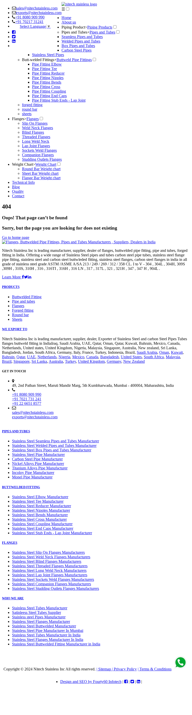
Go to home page (15, 237)
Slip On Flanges (35, 123)
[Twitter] (14, 37)
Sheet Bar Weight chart (40, 173)
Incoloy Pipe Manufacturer (33, 472)
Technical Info (23, 182)
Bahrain (8, 357)
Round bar (20, 315)
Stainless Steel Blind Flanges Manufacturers (46, 561)
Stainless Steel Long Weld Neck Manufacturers (49, 570)
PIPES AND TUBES (16, 431)
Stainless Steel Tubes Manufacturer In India (46, 635)
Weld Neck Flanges (37, 128)
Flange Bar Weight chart (41, 178)
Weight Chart (23, 164)
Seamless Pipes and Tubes (82, 37)
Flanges (19, 119)
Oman (164, 352)
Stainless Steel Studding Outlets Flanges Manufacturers (55, 588)
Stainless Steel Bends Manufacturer (40, 515)
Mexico (78, 357)
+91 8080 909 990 (29, 17)
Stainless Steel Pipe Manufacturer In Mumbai (47, 630)
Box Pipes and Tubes (78, 46)
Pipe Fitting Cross (46, 87)
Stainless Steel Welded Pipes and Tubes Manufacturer (54, 445)
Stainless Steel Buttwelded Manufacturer (44, 626)
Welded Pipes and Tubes (81, 41)
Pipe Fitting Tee (44, 69)
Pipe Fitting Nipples (48, 78)
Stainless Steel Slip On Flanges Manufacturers (48, 552)
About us (69, 22)
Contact (18, 196)
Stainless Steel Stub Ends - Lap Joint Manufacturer (52, 533)
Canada (92, 357)
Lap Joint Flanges (36, 146)
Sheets (17, 319)
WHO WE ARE (13, 598)
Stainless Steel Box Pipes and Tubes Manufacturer (51, 450)
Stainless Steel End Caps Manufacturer (42, 528)
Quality (18, 191)
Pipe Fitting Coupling (49, 91)
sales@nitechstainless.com (37, 8)
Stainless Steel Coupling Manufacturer (42, 524)
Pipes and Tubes (76, 32)
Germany (114, 361)
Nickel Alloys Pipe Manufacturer (38, 463)
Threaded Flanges (36, 137)
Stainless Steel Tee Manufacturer (38, 501)
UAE (31, 357)
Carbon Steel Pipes (77, 50)
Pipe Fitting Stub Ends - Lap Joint (59, 100)
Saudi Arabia (147, 352)
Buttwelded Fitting (27, 297)
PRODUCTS (11, 287)
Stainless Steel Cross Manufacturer (39, 519)
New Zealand (134, 361)
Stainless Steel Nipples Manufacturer (41, 510)
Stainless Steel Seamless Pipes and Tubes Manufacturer (55, 441)
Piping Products (99, 27)
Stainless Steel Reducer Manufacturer (41, 506)
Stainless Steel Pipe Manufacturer (38, 454)
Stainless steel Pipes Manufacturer (39, 617)
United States (131, 357)
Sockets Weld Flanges (39, 150)
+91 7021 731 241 (26, 399)
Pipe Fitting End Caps (49, 96)
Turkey (70, 361)
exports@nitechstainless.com (39, 13)
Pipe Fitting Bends (46, 82)
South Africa (154, 357)
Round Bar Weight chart (41, 169)
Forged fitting (23, 310)
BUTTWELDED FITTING (21, 487)
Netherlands (47, 357)
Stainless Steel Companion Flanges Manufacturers (51, 584)
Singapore (22, 361)
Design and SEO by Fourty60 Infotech (91, 681)
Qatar (20, 357)
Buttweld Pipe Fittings (74, 60)
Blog (16, 187)
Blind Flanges (33, 132)
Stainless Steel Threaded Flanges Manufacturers (50, 566)
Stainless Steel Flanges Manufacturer (41, 621)
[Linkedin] (14, 41)
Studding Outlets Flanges (42, 159)
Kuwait (177, 352)
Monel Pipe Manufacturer (32, 477)
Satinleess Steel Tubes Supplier (36, 612)
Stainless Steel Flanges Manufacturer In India (47, 639)
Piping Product (74, 27)
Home (66, 18)
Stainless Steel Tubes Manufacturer (39, 608)
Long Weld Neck (35, 141)
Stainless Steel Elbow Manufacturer (40, 497)
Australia (56, 361)
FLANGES (9, 543)
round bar (29, 109)
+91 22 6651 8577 (26, 403)
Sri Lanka (39, 361)
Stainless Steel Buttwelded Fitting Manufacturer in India (56, 644)
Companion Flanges (38, 155)
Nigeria (64, 357)
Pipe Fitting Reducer (48, 73)
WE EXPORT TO (14, 329)
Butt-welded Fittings (39, 60)
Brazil (7, 361)
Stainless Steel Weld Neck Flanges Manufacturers (51, 557)
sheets (27, 114)
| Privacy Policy (124, 669)
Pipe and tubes (23, 301)
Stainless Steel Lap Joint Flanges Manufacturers (49, 575)
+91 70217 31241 (29, 22)
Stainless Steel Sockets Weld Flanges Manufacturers (53, 579)
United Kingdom (91, 361)
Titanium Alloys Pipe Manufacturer (40, 468)
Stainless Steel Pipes (48, 55)
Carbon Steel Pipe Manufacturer (37, 459)
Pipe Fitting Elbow (47, 64)
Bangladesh (109, 357)
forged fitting (32, 105)
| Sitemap (104, 669)
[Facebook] (14, 32)
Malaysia (173, 357)
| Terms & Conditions (155, 669)
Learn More (12, 277)
